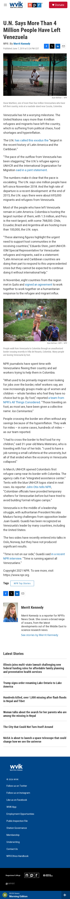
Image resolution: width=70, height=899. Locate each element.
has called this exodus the (32, 140)
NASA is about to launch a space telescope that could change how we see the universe (34, 739)
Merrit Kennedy (22, 43)
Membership (13, 835)
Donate (59, 4)
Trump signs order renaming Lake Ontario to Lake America (32, 684)
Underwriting (13, 842)
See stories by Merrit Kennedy (39, 635)
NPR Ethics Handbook (17, 856)
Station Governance (17, 828)
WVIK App (11, 807)
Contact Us (12, 849)
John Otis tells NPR (38, 487)
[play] (5, 895)
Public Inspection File (17, 821)
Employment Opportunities (20, 814)
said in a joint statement (31, 170)
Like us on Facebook (17, 800)
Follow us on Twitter (17, 786)
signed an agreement (38, 284)
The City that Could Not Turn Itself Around (28, 727)
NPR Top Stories (22, 583)
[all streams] (65, 895)
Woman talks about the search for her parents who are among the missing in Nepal (35, 713)
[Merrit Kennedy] (10, 612)
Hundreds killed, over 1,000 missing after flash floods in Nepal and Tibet (34, 699)
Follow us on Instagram (18, 793)
